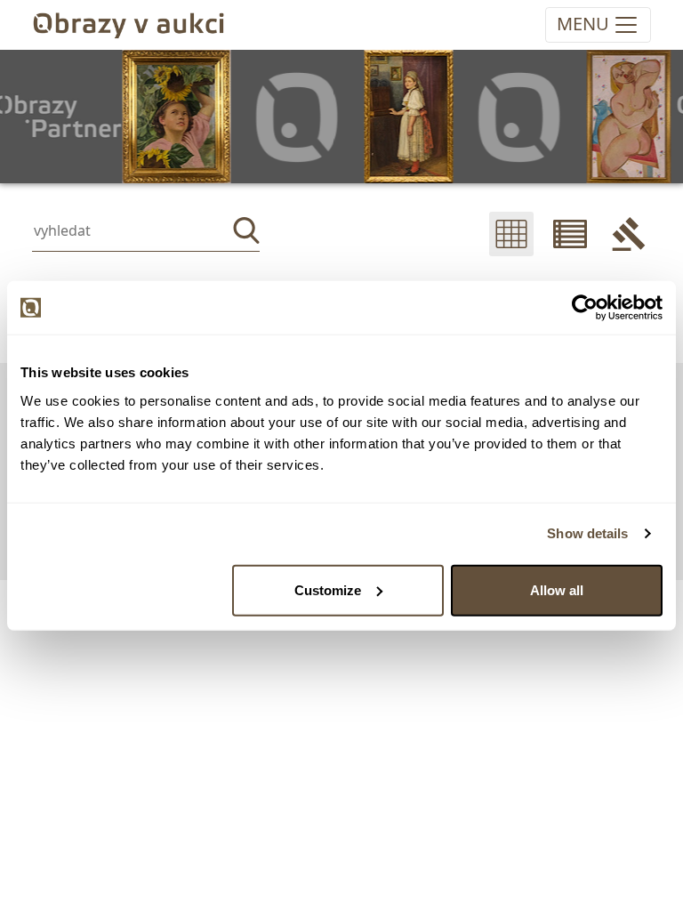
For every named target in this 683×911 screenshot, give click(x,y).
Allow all (556, 589)
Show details (587, 533)
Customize (327, 589)
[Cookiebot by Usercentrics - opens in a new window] (585, 307)
